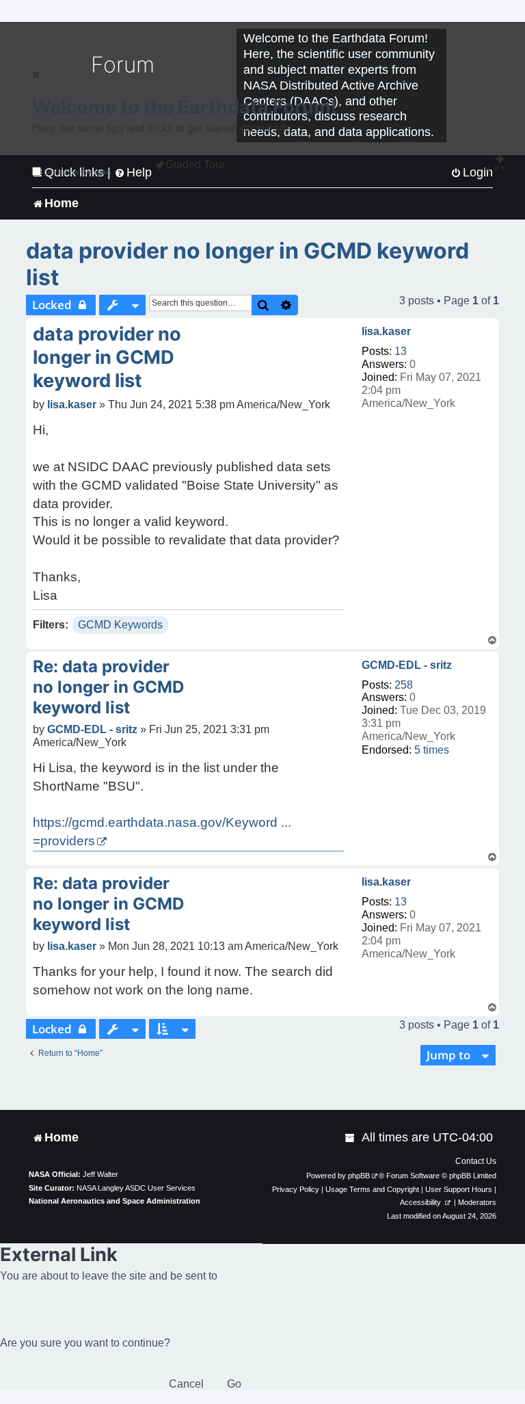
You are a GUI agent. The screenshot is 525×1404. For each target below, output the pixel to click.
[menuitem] (351, 1137)
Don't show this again (77, 172)
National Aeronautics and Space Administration (114, 1201)
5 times (431, 750)
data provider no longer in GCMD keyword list (247, 264)
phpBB (359, 1175)
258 (403, 685)
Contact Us (475, 1161)
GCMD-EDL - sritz (407, 665)
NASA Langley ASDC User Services (136, 1188)
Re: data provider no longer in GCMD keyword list (108, 687)
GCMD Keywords (120, 625)
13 (400, 351)
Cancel (186, 1384)
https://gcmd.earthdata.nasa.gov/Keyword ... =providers (162, 831)
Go (234, 1384)
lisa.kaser (386, 331)
